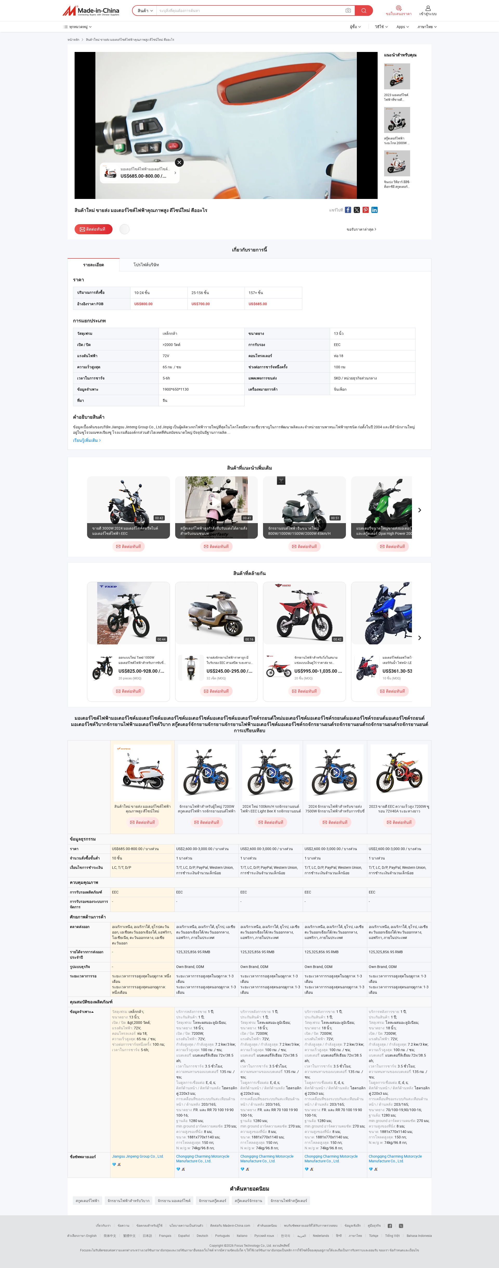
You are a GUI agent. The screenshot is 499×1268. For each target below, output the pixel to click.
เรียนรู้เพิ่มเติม (85, 440)
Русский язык (264, 1235)
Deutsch (202, 1235)
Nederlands (321, 1235)
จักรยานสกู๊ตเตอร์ (212, 1200)
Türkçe (373, 1235)
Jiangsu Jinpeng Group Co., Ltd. (138, 1156)
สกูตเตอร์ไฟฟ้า (87, 1200)
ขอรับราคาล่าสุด (360, 229)
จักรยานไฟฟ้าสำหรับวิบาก (128, 1200)
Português (222, 1235)
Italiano (242, 1235)
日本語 (147, 1235)
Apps (401, 26)
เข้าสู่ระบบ (428, 13)
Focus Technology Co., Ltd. (253, 1245)
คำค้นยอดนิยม (267, 1225)
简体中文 (110, 1235)
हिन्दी (339, 1235)
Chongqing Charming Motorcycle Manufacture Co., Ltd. (202, 1158)
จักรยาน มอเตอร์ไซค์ (174, 1200)
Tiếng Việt (392, 1235)
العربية (301, 1235)
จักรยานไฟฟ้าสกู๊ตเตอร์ (289, 1200)
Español (184, 1235)
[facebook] (390, 1225)
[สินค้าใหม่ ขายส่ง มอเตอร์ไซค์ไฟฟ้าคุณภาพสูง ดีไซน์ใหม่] (142, 773)
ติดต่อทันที (95, 229)
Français (165, 1235)
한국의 (285, 1235)
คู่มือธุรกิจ (374, 1225)
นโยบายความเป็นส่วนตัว (186, 1225)
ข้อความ (123, 1225)
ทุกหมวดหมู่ (78, 26)
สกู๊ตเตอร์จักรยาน (248, 1200)
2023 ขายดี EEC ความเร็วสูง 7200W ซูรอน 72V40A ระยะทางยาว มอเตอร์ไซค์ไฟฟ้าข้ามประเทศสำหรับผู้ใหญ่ (399, 813)
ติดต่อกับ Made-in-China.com (230, 1225)
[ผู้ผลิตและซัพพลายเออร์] (90, 10)
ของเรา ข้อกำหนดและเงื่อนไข (399, 1250)
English (91, 1235)
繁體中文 (129, 1235)
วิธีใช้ (379, 26)
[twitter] (401, 1225)
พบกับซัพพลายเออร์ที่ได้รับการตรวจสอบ (311, 1225)
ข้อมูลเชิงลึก (353, 1225)
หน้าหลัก (73, 39)
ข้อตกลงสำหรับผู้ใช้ (149, 1225)
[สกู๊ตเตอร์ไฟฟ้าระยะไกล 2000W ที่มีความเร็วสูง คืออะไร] (397, 126)
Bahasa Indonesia (419, 1235)
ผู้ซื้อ (353, 26)
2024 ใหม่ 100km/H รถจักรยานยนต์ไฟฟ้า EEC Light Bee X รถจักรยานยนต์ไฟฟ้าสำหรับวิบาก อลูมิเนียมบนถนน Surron (271, 813)
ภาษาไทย (355, 1235)
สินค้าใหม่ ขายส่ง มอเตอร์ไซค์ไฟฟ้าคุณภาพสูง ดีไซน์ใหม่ (142, 808)
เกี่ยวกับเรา (103, 1225)
